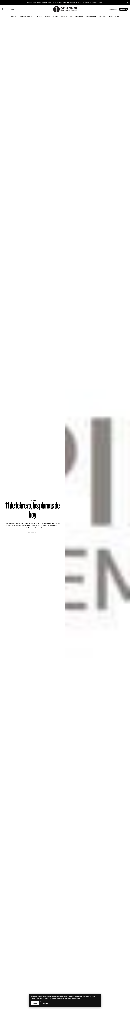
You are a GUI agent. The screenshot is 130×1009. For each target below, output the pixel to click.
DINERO (47, 16)
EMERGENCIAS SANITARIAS (27, 16)
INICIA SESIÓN (102, 16)
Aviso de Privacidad (74, 998)
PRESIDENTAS (79, 16)
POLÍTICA (39, 16)
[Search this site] (2, 9)
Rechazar (45, 1003)
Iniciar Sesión (113, 9)
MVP (71, 16)
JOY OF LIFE (64, 16)
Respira (12, 9)
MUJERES (55, 16)
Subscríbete (123, 9)
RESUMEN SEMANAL (91, 16)
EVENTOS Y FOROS (114, 16)
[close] (127, 2)
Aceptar (35, 1003)
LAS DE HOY (14, 16)
